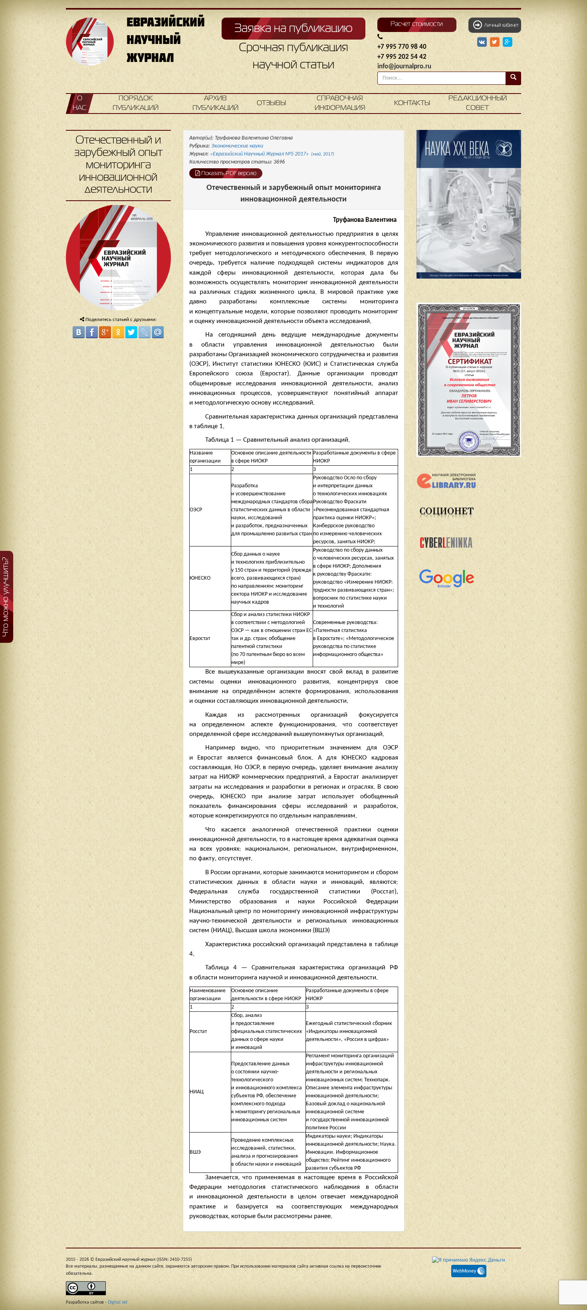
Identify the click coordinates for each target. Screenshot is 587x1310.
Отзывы (271, 103)
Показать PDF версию (228, 173)
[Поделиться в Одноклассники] (118, 332)
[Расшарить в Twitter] (495, 42)
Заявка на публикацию (293, 29)
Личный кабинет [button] (500, 26)
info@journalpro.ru (404, 66)
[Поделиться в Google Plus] (105, 332)
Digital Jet (117, 1302)
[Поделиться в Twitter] (131, 332)
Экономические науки (237, 146)
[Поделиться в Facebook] (92, 332)
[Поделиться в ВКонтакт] (79, 332)
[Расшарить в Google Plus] (507, 42)
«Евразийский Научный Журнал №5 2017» (272, 154)
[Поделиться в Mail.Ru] (158, 332)
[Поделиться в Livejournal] (145, 332)
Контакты (412, 103)
